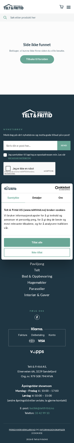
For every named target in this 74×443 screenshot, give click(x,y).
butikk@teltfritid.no (42, 408)
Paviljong (37, 264)
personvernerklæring (19, 157)
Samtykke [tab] (13, 197)
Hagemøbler (37, 282)
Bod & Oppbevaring (37, 276)
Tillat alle (37, 242)
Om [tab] (61, 197)
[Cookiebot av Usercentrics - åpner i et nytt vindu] (55, 188)
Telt (37, 270)
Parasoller (37, 288)
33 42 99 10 (42, 413)
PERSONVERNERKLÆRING (22, 429)
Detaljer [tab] (37, 197)
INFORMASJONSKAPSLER (52, 429)
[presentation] (29, 169)
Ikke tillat (37, 252)
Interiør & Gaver (37, 295)
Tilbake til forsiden (37, 59)
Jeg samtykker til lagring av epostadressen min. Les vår (37, 156)
